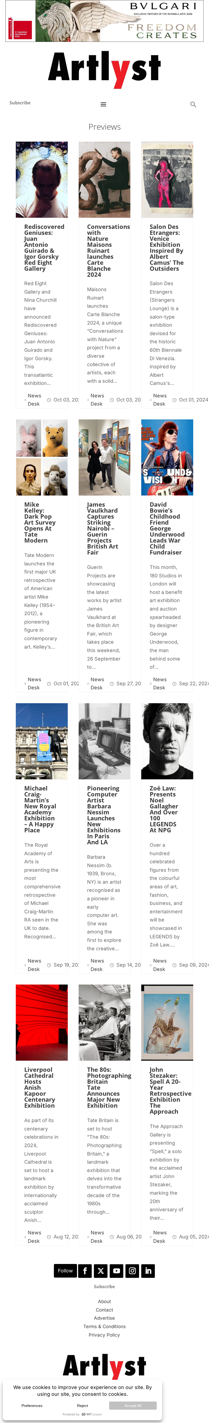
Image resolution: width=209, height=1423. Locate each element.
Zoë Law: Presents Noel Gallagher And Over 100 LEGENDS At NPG (164, 809)
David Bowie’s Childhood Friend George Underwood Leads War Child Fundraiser (167, 528)
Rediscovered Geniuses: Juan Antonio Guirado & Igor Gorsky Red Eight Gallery (44, 247)
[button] (193, 104)
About (104, 1301)
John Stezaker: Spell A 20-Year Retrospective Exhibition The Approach (171, 1090)
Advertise (104, 1318)
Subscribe (20, 103)
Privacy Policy (104, 1335)
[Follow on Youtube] (116, 1271)
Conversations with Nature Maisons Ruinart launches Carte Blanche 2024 (108, 250)
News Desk (34, 400)
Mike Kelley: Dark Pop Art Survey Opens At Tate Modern (40, 522)
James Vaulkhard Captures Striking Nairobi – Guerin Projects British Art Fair (102, 528)
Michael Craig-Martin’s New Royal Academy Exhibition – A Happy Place (40, 809)
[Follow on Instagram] (132, 1271)
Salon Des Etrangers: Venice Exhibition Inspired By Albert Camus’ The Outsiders (167, 247)
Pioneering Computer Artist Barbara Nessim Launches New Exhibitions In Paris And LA (104, 815)
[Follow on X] (100, 1271)
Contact (104, 1310)
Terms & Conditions (104, 1326)
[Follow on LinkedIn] (148, 1271)
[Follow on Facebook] (85, 1271)
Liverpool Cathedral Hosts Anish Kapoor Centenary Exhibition (39, 1087)
